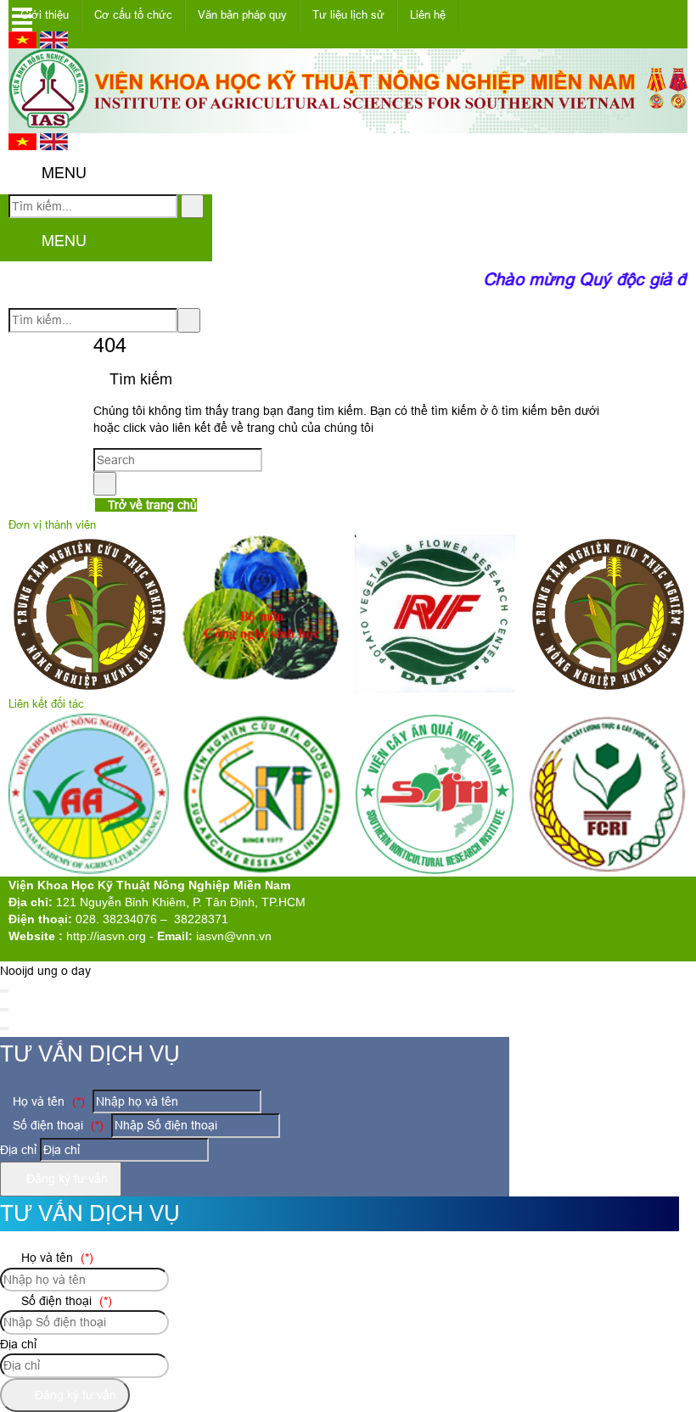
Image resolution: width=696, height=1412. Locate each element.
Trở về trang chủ (150, 505)
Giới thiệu (44, 14)
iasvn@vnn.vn (234, 936)
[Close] (4, 991)
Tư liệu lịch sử (348, 14)
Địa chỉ (18, 1150)
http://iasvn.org (106, 936)
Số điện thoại (56, 1125)
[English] (54, 44)
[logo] (348, 124)
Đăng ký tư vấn (65, 1178)
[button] (22, 174)
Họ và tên (47, 1101)
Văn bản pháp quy (242, 14)
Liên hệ (428, 14)
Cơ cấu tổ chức (133, 14)
